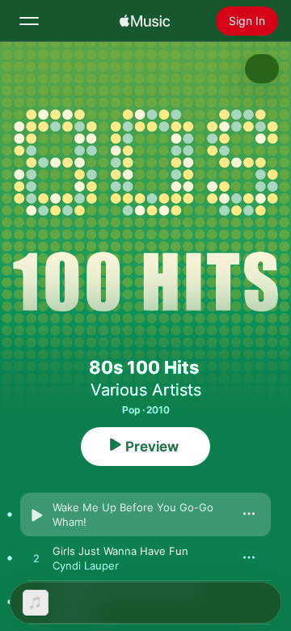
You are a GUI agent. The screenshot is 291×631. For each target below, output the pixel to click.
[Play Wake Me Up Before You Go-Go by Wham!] (36, 515)
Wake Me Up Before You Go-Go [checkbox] (133, 507)
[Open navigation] (29, 21)
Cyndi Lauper (86, 565)
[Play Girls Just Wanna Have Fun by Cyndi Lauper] (36, 559)
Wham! (69, 521)
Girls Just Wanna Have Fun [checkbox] (120, 550)
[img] (145, 21)
